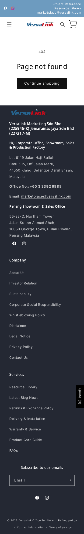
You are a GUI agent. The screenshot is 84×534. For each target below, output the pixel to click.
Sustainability (20, 294)
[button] (9, 24)
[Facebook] (5, 8)
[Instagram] (12, 8)
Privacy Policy (21, 347)
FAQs (13, 450)
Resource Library (67, 8)
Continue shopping (42, 83)
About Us (16, 273)
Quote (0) (80, 396)
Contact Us (18, 357)
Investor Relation (23, 283)
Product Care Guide (25, 440)
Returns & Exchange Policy (31, 408)
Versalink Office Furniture (36, 520)
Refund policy (67, 520)
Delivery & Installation (27, 419)
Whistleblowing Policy (27, 315)
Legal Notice (19, 336)
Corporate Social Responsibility (35, 304)
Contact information (30, 527)
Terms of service (60, 527)
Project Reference (66, 4)
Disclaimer (17, 326)
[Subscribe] (69, 480)
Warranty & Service (25, 429)
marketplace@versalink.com (59, 12)
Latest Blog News (23, 398)
